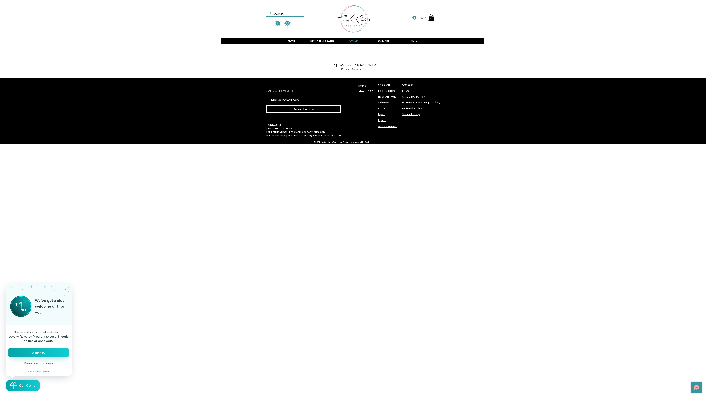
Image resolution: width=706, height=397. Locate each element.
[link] (431, 17)
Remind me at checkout (38, 363)
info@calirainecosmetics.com (307, 132)
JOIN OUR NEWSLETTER (280, 90)
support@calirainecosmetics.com (322, 135)
